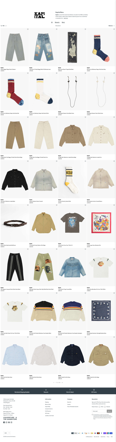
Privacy (108, 436)
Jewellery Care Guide (49, 415)
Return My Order (96, 436)
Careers (69, 404)
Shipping (47, 402)
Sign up (109, 411)
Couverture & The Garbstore (10, 436)
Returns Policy (48, 404)
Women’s (57, 22)
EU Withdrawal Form (89, 436)
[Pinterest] (9, 422)
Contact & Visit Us (49, 408)
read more (66, 18)
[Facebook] (4, 422)
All (51, 22)
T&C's (112, 436)
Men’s (63, 22)
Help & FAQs (47, 406)
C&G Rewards (48, 411)
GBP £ (5, 433)
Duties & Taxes (103, 436)
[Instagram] (6, 422)
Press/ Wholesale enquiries (72, 406)
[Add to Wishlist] (28, 29)
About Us (69, 402)
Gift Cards (47, 413)
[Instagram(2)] (11, 422)
